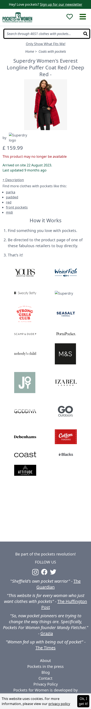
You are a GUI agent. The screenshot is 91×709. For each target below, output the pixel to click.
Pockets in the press (45, 666)
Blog (45, 672)
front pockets (17, 207)
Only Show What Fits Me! (45, 44)
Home (29, 51)
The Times (46, 648)
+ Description (13, 180)
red (8, 202)
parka (10, 192)
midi (9, 212)
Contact (45, 678)
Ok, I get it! (83, 701)
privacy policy (59, 703)
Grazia (46, 633)
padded (12, 197)
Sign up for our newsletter (61, 4)
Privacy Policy (45, 684)
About (45, 660)
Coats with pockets (52, 51)
